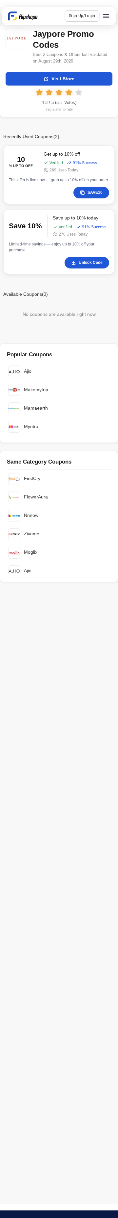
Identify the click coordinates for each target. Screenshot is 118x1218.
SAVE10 (95, 192)
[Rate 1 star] (39, 92)
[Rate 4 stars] (69, 92)
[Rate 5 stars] (78, 92)
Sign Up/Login (82, 15)
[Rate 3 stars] (59, 92)
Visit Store (62, 78)
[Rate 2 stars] (49, 92)
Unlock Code (91, 262)
